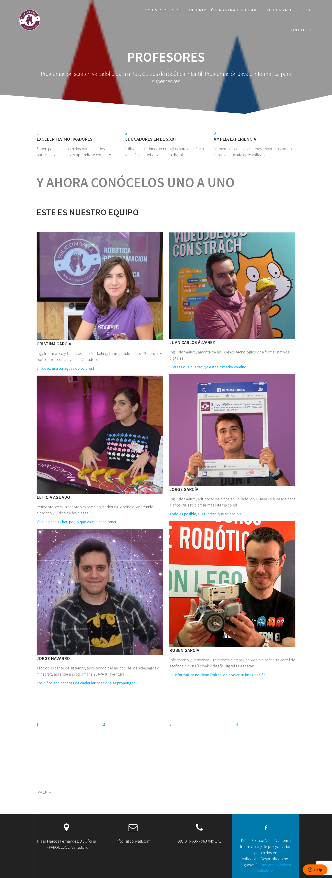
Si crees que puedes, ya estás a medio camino (207, 366)
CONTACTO (300, 30)
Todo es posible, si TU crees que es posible (205, 513)
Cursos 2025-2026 (161, 10)
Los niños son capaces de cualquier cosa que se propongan (86, 682)
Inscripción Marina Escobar (223, 10)
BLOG (306, 10)
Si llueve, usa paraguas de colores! (65, 368)
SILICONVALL (278, 10)
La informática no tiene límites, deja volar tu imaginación (217, 674)
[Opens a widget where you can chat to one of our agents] (315, 870)
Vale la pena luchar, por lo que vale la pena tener (77, 521)
